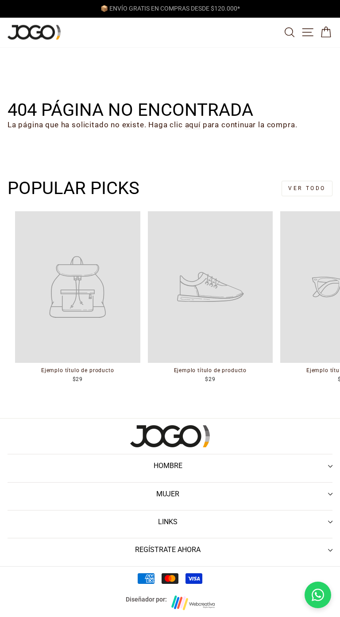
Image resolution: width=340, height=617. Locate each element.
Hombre (168, 465)
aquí (193, 125)
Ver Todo (307, 188)
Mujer (167, 494)
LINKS (168, 522)
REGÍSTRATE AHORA (168, 549)
